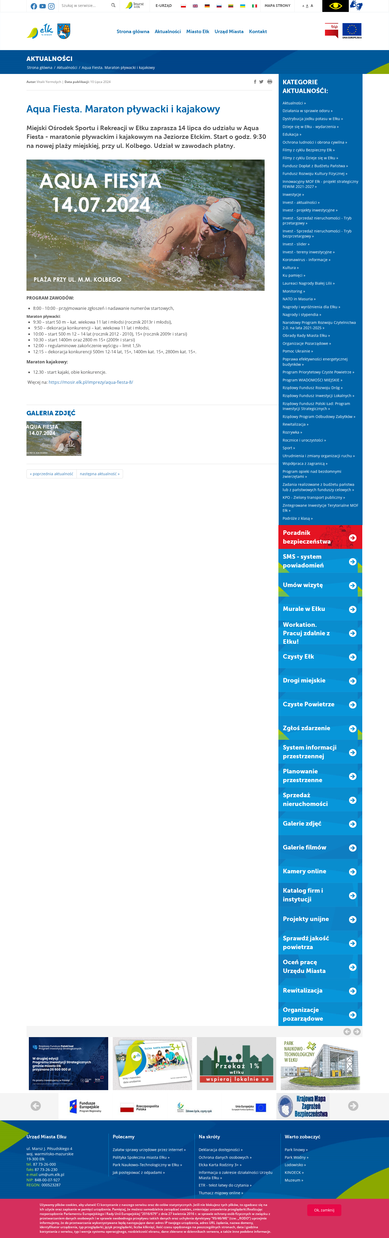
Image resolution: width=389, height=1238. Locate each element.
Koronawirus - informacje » (307, 259)
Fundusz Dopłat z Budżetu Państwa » (315, 165)
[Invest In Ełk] (134, 5)
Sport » (289, 447)
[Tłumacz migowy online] (356, 5)
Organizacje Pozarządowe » (307, 343)
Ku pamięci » (294, 275)
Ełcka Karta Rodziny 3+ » (220, 1164)
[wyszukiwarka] (114, 5)
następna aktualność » (100, 473)
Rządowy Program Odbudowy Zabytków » (319, 416)
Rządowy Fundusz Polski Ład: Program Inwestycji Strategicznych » (316, 406)
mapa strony (277, 5)
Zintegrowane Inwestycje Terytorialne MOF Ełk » (320, 508)
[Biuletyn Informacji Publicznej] (331, 30)
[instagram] (51, 8)
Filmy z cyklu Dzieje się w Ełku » (310, 157)
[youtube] (43, 8)
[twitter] (261, 82)
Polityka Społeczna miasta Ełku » (141, 1157)
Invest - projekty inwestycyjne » (310, 210)
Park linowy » (296, 1149)
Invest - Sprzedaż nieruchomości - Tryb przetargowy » (317, 220)
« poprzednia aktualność (51, 473)
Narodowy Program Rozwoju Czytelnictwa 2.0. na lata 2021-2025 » (319, 325)
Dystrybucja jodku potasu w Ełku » (313, 118)
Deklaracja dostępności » (221, 1149)
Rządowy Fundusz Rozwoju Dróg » (313, 387)
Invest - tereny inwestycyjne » (309, 251)
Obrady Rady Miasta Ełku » (306, 335)
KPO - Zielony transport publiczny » (314, 497)
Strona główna (133, 31)
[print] (269, 81)
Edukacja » (292, 134)
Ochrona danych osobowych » (225, 1157)
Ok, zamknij (324, 1210)
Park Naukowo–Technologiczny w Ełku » (147, 1164)
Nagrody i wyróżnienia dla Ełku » (311, 306)
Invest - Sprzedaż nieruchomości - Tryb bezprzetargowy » (317, 233)
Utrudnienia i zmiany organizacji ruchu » (319, 455)
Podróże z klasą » (298, 518)
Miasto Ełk (197, 31)
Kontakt (258, 31)
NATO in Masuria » (299, 298)
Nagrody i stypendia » (302, 314)
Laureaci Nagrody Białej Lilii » (309, 283)
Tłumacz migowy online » (221, 1192)
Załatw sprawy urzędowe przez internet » (149, 1149)
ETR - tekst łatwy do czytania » (225, 1185)
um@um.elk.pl (51, 1174)
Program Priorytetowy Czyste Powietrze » (318, 372)
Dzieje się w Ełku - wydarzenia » (311, 126)
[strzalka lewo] (357, 1031)
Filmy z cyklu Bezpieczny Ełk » (309, 149)
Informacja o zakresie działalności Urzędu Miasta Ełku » (236, 1175)
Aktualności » (294, 102)
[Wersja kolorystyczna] (335, 6)
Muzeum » (294, 1180)
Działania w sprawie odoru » (308, 110)
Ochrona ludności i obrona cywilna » (315, 142)
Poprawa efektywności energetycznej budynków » (315, 361)
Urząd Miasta (229, 31)
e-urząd (164, 5)
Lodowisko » (295, 1164)
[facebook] (34, 8)
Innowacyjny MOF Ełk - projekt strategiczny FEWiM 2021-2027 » (320, 184)
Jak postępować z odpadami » (139, 1172)
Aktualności (168, 31)
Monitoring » (294, 291)
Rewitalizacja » (296, 424)
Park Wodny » (297, 1157)
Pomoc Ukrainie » (298, 351)
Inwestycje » (293, 194)
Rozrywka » (292, 432)
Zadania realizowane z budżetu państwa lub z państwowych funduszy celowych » (318, 487)
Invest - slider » (296, 243)
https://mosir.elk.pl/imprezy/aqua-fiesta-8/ (91, 382)
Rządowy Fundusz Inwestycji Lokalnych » (318, 395)
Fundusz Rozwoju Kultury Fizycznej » (315, 173)
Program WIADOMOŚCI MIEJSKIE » (312, 379)
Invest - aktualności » (301, 202)
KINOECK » (294, 1172)
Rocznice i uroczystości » (304, 440)
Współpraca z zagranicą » (305, 463)
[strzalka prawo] (347, 1031)
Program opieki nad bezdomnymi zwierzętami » (312, 474)
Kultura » (291, 267)
